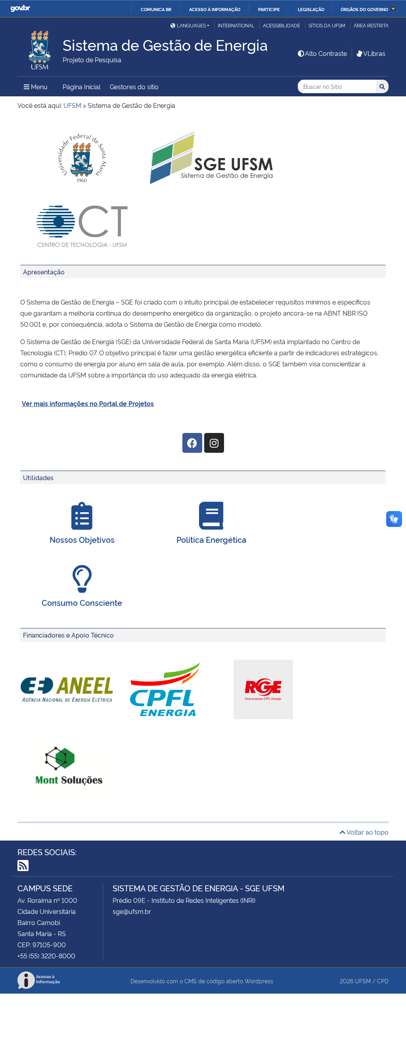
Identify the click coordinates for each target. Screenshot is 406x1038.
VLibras (374, 53)
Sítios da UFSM (326, 25)
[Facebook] (192, 443)
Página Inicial (81, 86)
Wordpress (259, 980)
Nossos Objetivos (82, 539)
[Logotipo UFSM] (40, 48)
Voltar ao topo (367, 831)
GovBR (20, 8)
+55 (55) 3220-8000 (46, 955)
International (236, 25)
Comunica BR (156, 9)
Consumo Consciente (82, 602)
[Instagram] (214, 443)
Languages (191, 25)
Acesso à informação (214, 9)
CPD (383, 980)
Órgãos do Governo (364, 9)
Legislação (311, 9)
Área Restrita (371, 25)
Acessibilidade (281, 25)
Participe (269, 9)
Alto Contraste (326, 53)
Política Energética (211, 539)
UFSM (363, 980)
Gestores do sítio (134, 86)
